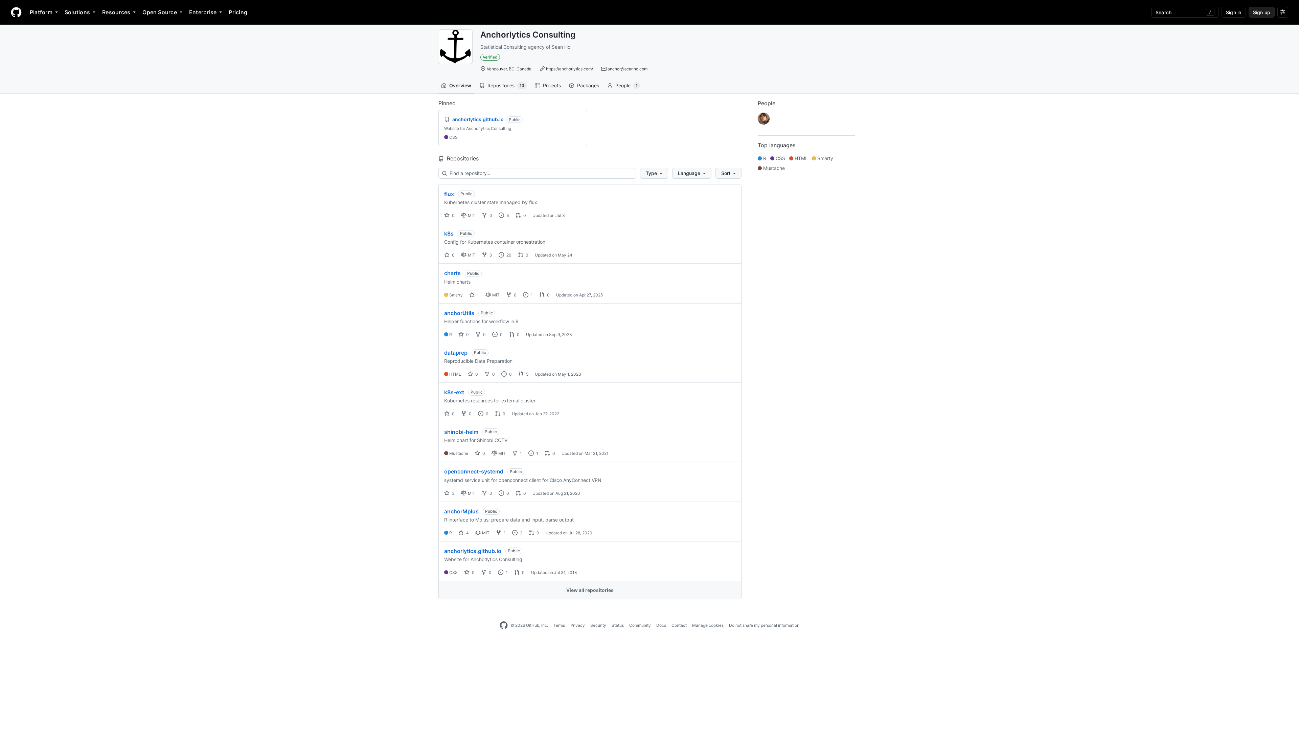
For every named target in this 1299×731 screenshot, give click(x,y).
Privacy (577, 625)
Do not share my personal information (764, 625)
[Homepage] (16, 12)
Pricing (238, 12)
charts (452, 273)
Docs (661, 625)
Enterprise (202, 12)
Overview (460, 85)
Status (618, 625)
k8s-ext (454, 392)
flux (449, 194)
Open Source (159, 12)
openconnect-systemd (473, 471)
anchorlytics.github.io (472, 551)
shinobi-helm (461, 431)
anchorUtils (459, 313)
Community (640, 625)
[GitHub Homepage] (504, 625)
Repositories (505, 85)
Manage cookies (708, 625)
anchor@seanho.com (627, 68)
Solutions (77, 12)
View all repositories (590, 590)
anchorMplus (461, 511)
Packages (588, 85)
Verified (490, 57)
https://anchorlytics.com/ (569, 68)
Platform (41, 12)
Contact (679, 625)
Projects (552, 85)
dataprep (456, 352)
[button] (654, 173)
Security (598, 625)
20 (508, 255)
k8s (449, 233)
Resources (116, 12)
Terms (559, 625)
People (626, 85)
